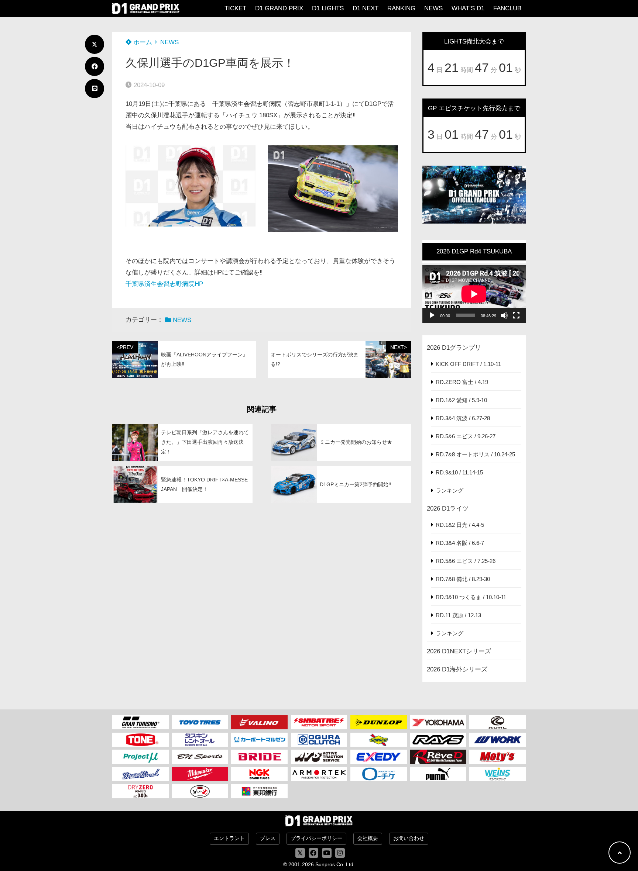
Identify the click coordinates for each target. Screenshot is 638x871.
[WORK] (497, 740)
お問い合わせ (408, 838)
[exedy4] (378, 757)
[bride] (259, 757)
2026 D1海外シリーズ (457, 669)
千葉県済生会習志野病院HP (164, 283)
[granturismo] (140, 722)
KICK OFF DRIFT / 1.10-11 (468, 364)
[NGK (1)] (259, 774)
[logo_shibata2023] (319, 722)
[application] (474, 294)
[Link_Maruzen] (259, 740)
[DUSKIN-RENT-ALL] (200, 740)
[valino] (259, 722)
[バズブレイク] (140, 774)
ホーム (141, 42)
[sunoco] (378, 740)
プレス (267, 838)
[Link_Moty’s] (497, 757)
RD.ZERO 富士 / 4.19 (462, 382)
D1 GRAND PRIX (279, 8)
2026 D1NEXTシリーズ (459, 651)
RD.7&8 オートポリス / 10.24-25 (475, 454)
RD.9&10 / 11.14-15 (459, 472)
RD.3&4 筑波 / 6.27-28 (463, 418)
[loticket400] (378, 774)
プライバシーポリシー (316, 838)
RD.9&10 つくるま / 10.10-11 (471, 597)
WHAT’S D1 (468, 8)
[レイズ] (438, 740)
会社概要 (367, 838)
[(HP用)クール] (497, 722)
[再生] (432, 315)
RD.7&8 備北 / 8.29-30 (463, 579)
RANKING (401, 8)
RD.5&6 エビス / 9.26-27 (465, 436)
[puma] (438, 774)
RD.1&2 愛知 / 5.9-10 (461, 400)
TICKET (235, 8)
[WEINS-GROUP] (497, 774)
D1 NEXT (365, 8)
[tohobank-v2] (259, 791)
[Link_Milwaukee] (200, 774)
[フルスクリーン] (516, 315)
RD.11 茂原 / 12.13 (458, 615)
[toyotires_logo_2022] (200, 722)
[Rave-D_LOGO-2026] (438, 757)
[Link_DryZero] (140, 791)
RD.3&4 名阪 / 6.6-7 (460, 543)
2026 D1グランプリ (454, 347)
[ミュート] (504, 315)
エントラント (229, 838)
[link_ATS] (319, 757)
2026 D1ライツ (448, 508)
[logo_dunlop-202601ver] (378, 722)
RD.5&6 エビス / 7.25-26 (465, 561)
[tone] (140, 740)
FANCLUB (507, 8)
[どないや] (200, 791)
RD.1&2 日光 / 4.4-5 (460, 525)
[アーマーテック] (319, 774)
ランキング (449, 490)
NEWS (433, 8)
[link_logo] (319, 740)
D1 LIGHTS (328, 8)
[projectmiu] (140, 757)
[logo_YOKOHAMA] (438, 722)
